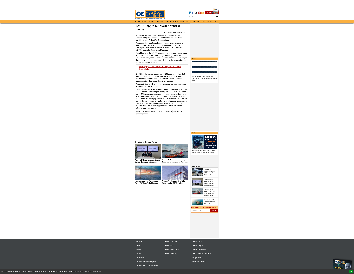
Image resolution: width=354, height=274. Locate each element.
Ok (351, 271)
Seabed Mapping (141, 115)
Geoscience (151, 21)
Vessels (175, 21)
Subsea (182, 21)
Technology (168, 21)
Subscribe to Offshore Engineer (146, 261)
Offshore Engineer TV (171, 242)
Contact (138, 254)
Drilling (188, 21)
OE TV (216, 21)
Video (193, 132)
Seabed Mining (178, 111)
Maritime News (197, 242)
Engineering (159, 21)
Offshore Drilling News (171, 249)
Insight (194, 58)
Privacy (138, 249)
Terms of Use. (96, 271)
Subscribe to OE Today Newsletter (147, 266)
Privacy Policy (84, 271)
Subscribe (208, 13)
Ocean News (168, 111)
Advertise (209, 21)
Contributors (140, 258)
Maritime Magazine (198, 246)
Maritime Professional (199, 249)
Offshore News (168, 246)
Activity (160, 111)
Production (195, 21)
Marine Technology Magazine (201, 254)
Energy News (196, 258)
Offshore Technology (170, 254)
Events (203, 21)
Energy (144, 21)
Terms (138, 246)
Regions (137, 21)
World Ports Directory (199, 261)
